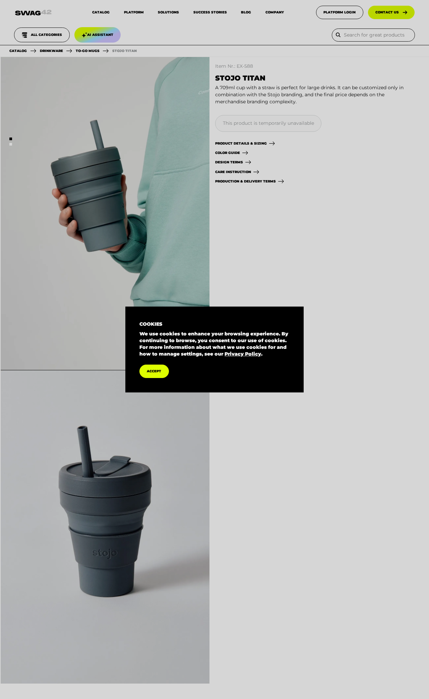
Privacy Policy (243, 354)
